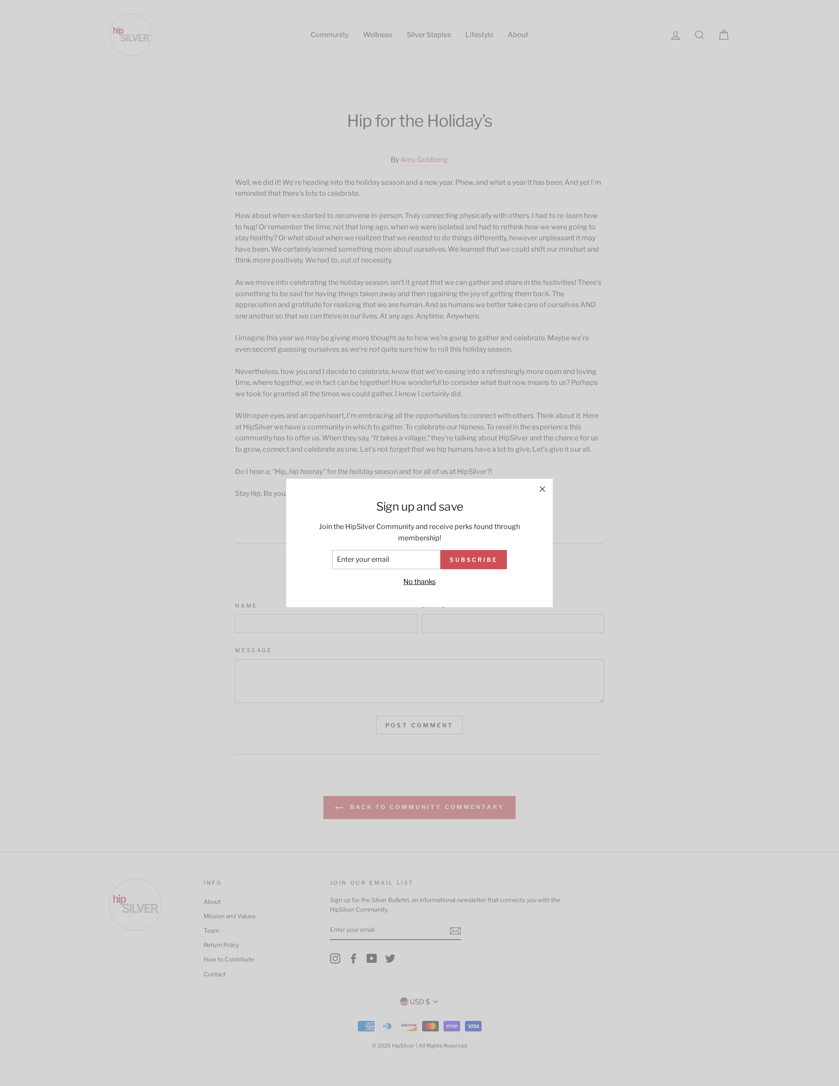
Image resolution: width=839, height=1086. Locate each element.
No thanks (419, 582)
